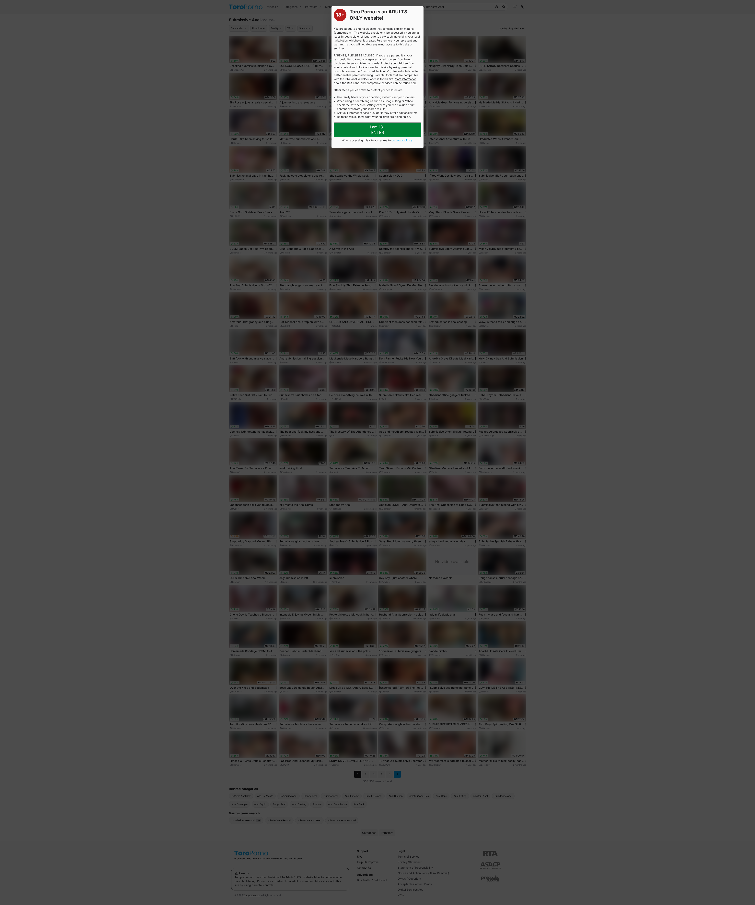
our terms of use (401, 140)
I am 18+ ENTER (377, 130)
